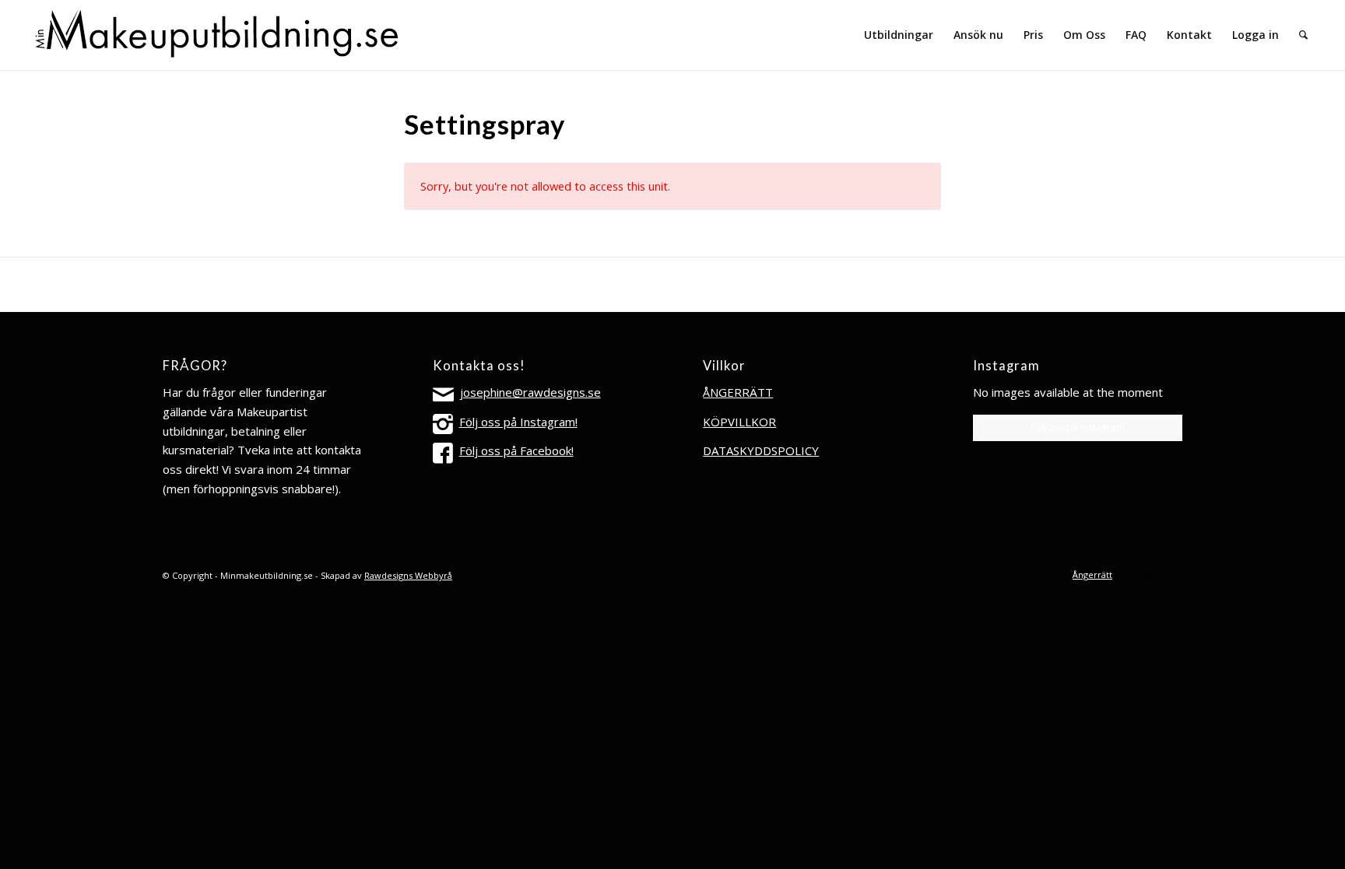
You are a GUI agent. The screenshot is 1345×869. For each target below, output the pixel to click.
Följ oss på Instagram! (518, 421)
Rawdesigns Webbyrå (408, 575)
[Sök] (1303, 35)
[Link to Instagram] (1147, 574)
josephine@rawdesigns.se (530, 392)
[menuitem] (898, 35)
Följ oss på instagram (1078, 427)
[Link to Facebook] (1170, 574)
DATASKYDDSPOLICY (761, 450)
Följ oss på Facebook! (516, 450)
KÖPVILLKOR (739, 421)
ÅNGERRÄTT (738, 392)
